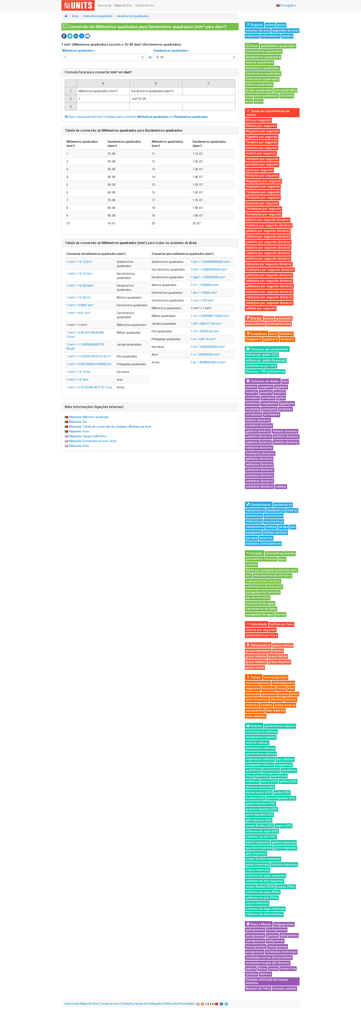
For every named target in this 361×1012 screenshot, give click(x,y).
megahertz (254, 339)
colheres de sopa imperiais (265, 875)
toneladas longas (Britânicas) (268, 963)
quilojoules (284, 318)
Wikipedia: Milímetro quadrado (89, 417)
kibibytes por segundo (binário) (269, 264)
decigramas (289, 935)
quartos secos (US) (260, 787)
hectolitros (271, 770)
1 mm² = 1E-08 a (77, 379)
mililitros (252, 781)
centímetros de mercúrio (264, 587)
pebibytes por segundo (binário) (269, 286)
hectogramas (277, 930)
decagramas (255, 935)
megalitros (284, 765)
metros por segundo (261, 630)
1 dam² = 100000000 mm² (208, 277)
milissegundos (283, 683)
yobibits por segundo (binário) (268, 259)
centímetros (274, 516)
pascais (251, 564)
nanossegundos (275, 677)
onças (273, 968)
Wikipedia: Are (78, 421)
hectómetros (255, 510)
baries (280, 614)
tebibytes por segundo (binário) (269, 281)
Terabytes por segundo (263, 192)
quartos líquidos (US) (261, 809)
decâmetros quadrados (133, 16)
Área (75, 16)
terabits (251, 392)
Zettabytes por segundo (263, 209)
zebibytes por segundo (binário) (269, 297)
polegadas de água (260, 614)
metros (292, 510)
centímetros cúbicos (261, 754)
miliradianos (270, 36)
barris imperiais (257, 842)
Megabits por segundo (262, 131)
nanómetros (255, 527)
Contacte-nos (144, 5)
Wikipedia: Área (79, 431)
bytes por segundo (259, 170)
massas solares (284, 988)
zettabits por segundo (262, 159)
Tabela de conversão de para (123, 130)
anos (294, 694)
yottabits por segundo (262, 164)
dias (291, 688)
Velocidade (258, 624)
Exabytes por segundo (262, 203)
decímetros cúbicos (260, 748)
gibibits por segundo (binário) (268, 231)
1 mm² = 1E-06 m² (78, 297)
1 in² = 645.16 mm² (203, 339)
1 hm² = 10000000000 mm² (209, 269)
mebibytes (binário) (260, 453)
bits (285, 381)
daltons (265, 974)
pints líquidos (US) (259, 814)
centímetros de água (261, 609)
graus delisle (277, 656)
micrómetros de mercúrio (272, 575)
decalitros (288, 770)
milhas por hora (282, 624)
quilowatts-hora (279, 324)
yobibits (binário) (286, 442)
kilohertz (286, 334)
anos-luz (266, 538)
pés (292, 527)
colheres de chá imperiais (264, 881)
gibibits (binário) (258, 431)
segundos (253, 688)
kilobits (251, 387)
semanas (252, 694)
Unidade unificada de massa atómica (267, 981)
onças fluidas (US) (259, 826)
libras (262, 968)
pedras (251, 968)
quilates (252, 974)
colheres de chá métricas (264, 914)
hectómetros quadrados (264, 51)
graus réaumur (279, 662)
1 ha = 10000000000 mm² (208, 346)
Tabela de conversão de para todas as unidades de (131, 243)
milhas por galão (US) (262, 355)
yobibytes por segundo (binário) (269, 303)
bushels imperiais (284, 864)
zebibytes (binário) (259, 481)
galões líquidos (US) (260, 803)
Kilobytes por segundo (262, 175)
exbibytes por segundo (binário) (269, 292)
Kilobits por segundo (261, 126)
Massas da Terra (258, 988)
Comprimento (260, 505)
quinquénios (255, 710)
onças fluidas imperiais (263, 859)
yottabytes (271, 414)
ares (249, 101)
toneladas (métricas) (281, 952)
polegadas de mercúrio (263, 592)
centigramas (255, 941)
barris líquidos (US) (281, 798)
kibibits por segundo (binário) (268, 220)
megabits (266, 387)
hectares (286, 96)
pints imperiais (285, 848)
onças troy (288, 968)
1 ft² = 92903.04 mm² (205, 331)
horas (281, 688)
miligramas (275, 941)
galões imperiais (283, 842)
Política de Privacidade (178, 1003)
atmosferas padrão (280, 553)
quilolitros (253, 770)
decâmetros (276, 510)
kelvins (278, 651)
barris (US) (269, 781)
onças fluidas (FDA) (260, 887)
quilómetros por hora (261, 635)
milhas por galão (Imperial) (266, 360)
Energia (256, 318)
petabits (266, 392)
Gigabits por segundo (262, 137)
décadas (276, 699)
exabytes (285, 409)
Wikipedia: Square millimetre (87, 436)
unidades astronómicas (263, 543)
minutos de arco (258, 30)
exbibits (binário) (286, 437)
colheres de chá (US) (261, 837)
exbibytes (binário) (259, 475)
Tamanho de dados (264, 381)
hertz (274, 334)
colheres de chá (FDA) (262, 898)
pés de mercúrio (257, 598)
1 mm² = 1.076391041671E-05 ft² (88, 356)
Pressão (256, 553)
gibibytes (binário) (259, 459)
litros (249, 776)
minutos (268, 688)
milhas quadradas (259, 84)
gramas (272, 935)
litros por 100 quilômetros (265, 371)
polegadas (253, 532)
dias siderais (275, 710)
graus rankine (256, 656)
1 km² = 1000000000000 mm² (210, 261)
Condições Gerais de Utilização (140, 1003)
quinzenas (269, 694)
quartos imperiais (259, 848)
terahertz (287, 339)
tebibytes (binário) (259, 464)
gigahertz (271, 339)
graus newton (256, 662)
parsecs (251, 538)
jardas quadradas (259, 90)
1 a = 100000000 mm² (205, 354)
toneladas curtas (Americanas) (269, 957)
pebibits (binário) (258, 437)
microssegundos (258, 683)
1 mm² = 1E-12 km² (79, 261)
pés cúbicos (285, 759)
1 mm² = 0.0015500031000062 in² (89, 364)
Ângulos (256, 25)
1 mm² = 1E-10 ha (78, 372)
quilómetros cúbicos (280, 726)
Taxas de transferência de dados (268, 113)
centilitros (279, 776)
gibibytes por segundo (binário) (269, 275)
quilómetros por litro (261, 366)
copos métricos (257, 903)
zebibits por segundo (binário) (268, 253)
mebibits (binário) (259, 425)
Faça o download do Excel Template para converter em (138, 116)
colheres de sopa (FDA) (263, 892)
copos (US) (283, 826)
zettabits (252, 398)
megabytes (269, 403)
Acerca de (104, 5)
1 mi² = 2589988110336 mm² (210, 316)
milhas (271, 527)
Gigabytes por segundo (263, 186)
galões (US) (288, 781)
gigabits (281, 387)
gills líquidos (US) (259, 820)
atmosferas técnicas (261, 559)
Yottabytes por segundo (263, 214)
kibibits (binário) (258, 420)
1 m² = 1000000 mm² (205, 285)
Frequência (258, 334)
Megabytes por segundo (263, 181)
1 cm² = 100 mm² (202, 300)
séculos (290, 699)
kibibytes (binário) (259, 448)
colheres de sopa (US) (262, 831)
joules (269, 318)
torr (248, 575)
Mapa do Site (123, 5)
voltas (270, 25)
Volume (256, 726)
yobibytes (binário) (259, 486)
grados (287, 36)
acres (258, 101)
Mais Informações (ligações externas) (94, 407)
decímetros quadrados (262, 68)
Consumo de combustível (269, 349)
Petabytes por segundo (263, 198)
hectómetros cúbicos (261, 732)
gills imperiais (256, 853)
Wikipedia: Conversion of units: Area (92, 441)
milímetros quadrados (97, 16)
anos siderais (256, 716)
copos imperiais (257, 870)
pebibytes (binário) (259, 470)
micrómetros (273, 521)
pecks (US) (282, 792)
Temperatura (260, 645)
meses (284, 694)
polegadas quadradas (262, 96)
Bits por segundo (258, 120)
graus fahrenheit (258, 651)
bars (282, 559)
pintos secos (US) (259, 792)
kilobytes (252, 403)
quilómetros (283, 505)
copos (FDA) (286, 887)
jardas (283, 527)
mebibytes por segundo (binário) (270, 270)
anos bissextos (257, 699)
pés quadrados (285, 90)
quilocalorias (255, 324)
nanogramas (277, 946)
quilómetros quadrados (278, 46)
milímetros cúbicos (260, 759)
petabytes (269, 409)
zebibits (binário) (258, 442)
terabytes (253, 409)
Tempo (255, 677)
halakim (266, 705)
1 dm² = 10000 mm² (204, 292)
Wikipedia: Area (79, 446)
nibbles (281, 486)
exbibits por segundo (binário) (268, 247)
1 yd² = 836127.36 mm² (206, 323)
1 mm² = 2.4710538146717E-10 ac (89, 387)
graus (281, 25)
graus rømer (255, 667)
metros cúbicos (257, 743)
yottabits (268, 398)
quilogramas (255, 930)
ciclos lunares (285, 705)
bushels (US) (255, 798)
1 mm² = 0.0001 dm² (80, 305)
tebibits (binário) (285, 431)
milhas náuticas (275, 532)
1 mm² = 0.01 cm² (78, 313)
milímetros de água (260, 603)
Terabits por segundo (261, 142)
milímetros (254, 521)
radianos (252, 36)
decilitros (262, 776)
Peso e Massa (260, 924)
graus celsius (283, 645)
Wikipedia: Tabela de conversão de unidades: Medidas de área (110, 426)
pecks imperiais (257, 864)
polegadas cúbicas (259, 765)
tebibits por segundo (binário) (268, 236)
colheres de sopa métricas (265, 909)
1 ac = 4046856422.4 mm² (208, 362)
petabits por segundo (261, 148)
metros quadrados (259, 62)
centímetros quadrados (263, 73)
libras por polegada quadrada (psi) (271, 570)
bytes (281, 398)
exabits (279, 392)
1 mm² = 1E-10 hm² (79, 273)
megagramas (284, 924)
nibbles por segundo (261, 308)
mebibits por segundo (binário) (269, 225)
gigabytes (287, 403)
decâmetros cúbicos (261, 737)
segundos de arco (285, 30)
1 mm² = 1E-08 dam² (80, 285)
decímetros (254, 516)
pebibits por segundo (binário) (268, 242)
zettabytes (253, 414)
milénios (252, 705)
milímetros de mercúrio (263, 581)
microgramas (256, 946)
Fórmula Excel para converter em (98, 72)
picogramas (254, 952)
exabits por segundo (261, 153)
